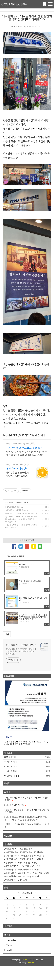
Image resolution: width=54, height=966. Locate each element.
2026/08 (27, 892)
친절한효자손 (31, 963)
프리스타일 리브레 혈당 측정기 (15, 510)
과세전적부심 (11, 870)
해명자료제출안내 (12, 866)
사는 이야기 (28, 762)
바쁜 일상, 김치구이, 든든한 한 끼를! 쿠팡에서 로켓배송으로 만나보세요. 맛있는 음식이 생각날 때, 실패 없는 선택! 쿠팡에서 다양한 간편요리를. (26, 454)
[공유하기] (12, 491)
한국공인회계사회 (35, 873)
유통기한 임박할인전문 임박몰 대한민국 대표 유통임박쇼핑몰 (18, 468)
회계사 (22, 873)
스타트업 (9, 859)
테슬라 (40, 859)
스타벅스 (31, 859)
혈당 (47, 873)
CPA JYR (24, 960)
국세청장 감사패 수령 (15, 805)
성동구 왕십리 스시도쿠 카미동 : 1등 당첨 (19, 513)
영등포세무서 (26, 852)
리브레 (26, 866)
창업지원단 (36, 866)
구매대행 (9, 856)
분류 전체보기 (27, 757)
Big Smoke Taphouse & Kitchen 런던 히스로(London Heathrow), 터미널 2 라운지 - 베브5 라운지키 (21, 519)
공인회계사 (24, 870)
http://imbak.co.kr (14, 464)
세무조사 (23, 880)
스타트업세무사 (39, 856)
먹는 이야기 (18, 26)
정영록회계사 (11, 876)
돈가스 (22, 876)
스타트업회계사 (27, 849)
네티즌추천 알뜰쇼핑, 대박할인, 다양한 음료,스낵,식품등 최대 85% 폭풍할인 (18, 474)
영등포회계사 (33, 876)
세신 (35, 863)
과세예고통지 (11, 873)
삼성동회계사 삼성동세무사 (15, 4)
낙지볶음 (39, 852)
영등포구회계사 (11, 849)
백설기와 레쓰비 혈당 (12, 507)
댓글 (6, 634)
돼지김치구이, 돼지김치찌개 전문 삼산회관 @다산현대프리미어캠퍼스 (27, 17)
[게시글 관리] (15, 491)
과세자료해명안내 (23, 856)
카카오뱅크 (20, 859)
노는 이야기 (28, 767)
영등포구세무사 (11, 852)
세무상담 (35, 870)
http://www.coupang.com (18, 444)
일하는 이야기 (28, 776)
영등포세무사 (11, 880)
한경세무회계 (11, 863)
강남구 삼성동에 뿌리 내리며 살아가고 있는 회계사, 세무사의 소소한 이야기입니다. (21, 651)
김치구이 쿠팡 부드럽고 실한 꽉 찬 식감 (26, 448)
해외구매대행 (25, 863)
